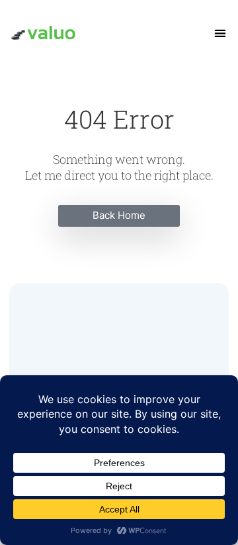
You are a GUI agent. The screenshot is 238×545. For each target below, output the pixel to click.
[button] (220, 33)
